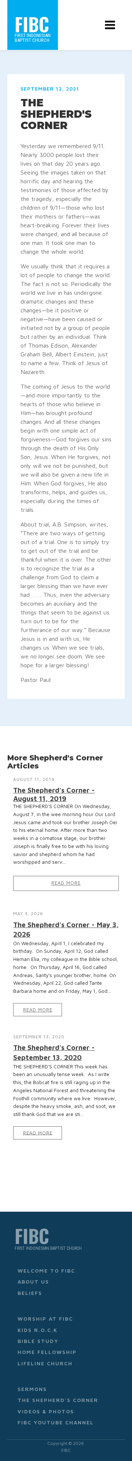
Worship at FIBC (45, 1318)
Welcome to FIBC (46, 1270)
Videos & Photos (46, 1411)
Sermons (32, 1389)
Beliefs (30, 1293)
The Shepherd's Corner (58, 1400)
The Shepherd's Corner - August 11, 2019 (54, 794)
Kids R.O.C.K (38, 1330)
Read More (66, 883)
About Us (33, 1281)
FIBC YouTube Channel (56, 1422)
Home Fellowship (47, 1352)
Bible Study (38, 1341)
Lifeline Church (45, 1363)
